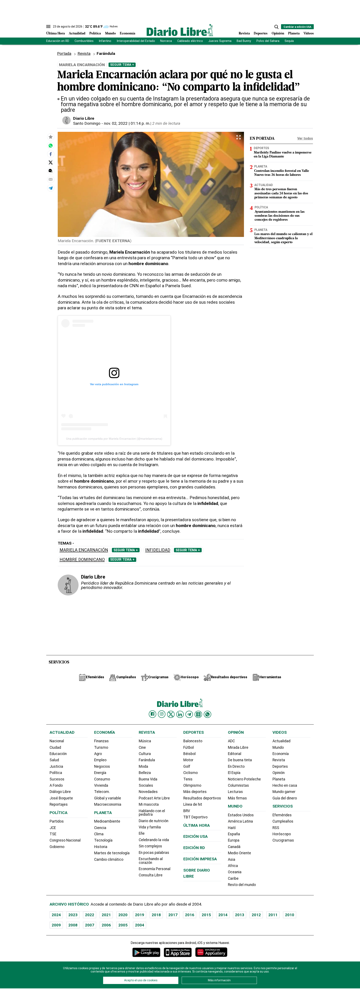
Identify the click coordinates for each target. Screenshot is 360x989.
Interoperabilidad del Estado (136, 41)
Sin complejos (150, 846)
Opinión (278, 33)
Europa (233, 840)
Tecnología (103, 840)
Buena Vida (148, 779)
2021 (106, 914)
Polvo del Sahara (267, 41)
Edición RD (194, 847)
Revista (244, 33)
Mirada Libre (238, 747)
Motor (188, 760)
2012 (256, 914)
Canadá (234, 847)
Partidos (57, 821)
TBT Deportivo (195, 817)
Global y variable (107, 798)
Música (145, 741)
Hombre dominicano (82, 559)
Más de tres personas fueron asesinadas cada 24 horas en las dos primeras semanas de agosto (281, 193)
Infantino (105, 41)
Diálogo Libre (60, 792)
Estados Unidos (241, 815)
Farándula (147, 760)
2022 (89, 914)
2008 (73, 925)
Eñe (142, 833)
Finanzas (101, 741)
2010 (289, 914)
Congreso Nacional (65, 840)
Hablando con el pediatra (152, 813)
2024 (56, 914)
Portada (64, 53)
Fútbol (188, 747)
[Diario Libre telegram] (189, 714)
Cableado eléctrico (190, 41)
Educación (58, 754)
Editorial (234, 754)
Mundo (110, 33)
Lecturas (235, 792)
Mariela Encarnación (84, 550)
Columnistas (238, 785)
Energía (100, 773)
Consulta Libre (150, 875)
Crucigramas (283, 840)
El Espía (234, 773)
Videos (309, 33)
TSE (53, 834)
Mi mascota (149, 804)
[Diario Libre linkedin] (180, 714)
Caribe (233, 878)
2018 (156, 914)
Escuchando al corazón (151, 861)
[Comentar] (51, 171)
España (234, 834)
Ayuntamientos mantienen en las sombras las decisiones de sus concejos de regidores (280, 215)
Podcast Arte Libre (154, 798)
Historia (100, 847)
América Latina (240, 821)
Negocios (102, 766)
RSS (275, 828)
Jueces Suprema (219, 41)
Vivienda (101, 785)
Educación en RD (57, 41)
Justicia (56, 766)
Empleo (100, 760)
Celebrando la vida (154, 840)
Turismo (101, 747)
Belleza (145, 773)
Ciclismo (190, 773)
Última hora (196, 825)
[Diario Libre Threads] (198, 714)
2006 (106, 925)
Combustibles (84, 41)
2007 (89, 925)
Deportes (261, 33)
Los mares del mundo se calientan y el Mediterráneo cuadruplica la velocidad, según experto (283, 238)
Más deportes (195, 792)
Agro (98, 754)
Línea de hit (192, 804)
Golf (186, 766)
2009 (56, 925)
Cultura (145, 754)
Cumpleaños (282, 821)
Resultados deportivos (202, 798)
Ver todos (305, 138)
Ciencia (100, 828)
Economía (127, 33)
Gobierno (57, 847)
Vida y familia (150, 827)
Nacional (57, 741)
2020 (123, 914)
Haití (232, 828)
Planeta (294, 33)
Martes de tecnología (112, 853)
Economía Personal (154, 869)
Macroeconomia (107, 804)
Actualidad (77, 33)
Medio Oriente (239, 853)
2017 (173, 914)
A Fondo (56, 785)
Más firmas (237, 798)
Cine (142, 747)
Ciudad (55, 747)
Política (95, 33)
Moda (143, 766)
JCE (53, 828)
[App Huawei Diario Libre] (211, 952)
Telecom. (102, 792)
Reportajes (59, 804)
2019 (139, 914)
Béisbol (189, 754)
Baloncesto (192, 741)
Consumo (102, 779)
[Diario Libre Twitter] (171, 714)
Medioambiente (107, 821)
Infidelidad (157, 550)
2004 (139, 925)
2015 (206, 914)
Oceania (234, 872)
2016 (189, 914)
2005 (123, 925)
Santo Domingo (86, 123)
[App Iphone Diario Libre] (177, 952)
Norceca (166, 41)
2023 (73, 914)
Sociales (146, 785)
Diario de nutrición (153, 821)
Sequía (289, 41)
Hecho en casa (284, 785)
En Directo (236, 766)
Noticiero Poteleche (244, 779)
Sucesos (57, 779)
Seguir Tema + (122, 65)
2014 (223, 914)
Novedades (148, 792)
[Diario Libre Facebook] (152, 714)
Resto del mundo (242, 885)
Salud (54, 760)
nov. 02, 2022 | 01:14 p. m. (127, 123)
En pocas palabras (154, 853)
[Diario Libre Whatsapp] (207, 714)
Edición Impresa (200, 859)
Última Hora (55, 33)
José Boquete (61, 798)
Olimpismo (192, 785)
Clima (99, 834)
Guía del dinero (284, 798)
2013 (239, 914)
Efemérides (282, 815)
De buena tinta (240, 760)
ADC (231, 741)
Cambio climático (108, 859)
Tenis (187, 779)
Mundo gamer (283, 792)
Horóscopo (281, 834)
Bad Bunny (244, 41)
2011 (273, 914)
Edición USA (195, 836)
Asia (231, 859)
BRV (186, 811)
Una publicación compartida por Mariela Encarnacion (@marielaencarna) (114, 438)
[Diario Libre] (180, 30)
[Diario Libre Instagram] (161, 714)
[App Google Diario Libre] (146, 952)
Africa (233, 866)
